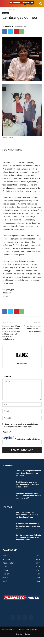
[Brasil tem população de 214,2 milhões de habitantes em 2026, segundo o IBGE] (8, 496)
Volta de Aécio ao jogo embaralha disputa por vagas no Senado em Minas (27, 514)
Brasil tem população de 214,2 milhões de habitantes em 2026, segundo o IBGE (28, 495)
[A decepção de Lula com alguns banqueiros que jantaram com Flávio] (8, 527)
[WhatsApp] (21, 31)
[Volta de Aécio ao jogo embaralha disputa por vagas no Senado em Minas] (8, 515)
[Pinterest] (16, 31)
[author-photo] (22, 360)
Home (4, 9)
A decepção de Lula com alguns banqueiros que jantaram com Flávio (28, 526)
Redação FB (9, 26)
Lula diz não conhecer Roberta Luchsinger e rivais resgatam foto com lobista (28, 537)
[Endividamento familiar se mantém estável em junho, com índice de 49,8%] (8, 485)
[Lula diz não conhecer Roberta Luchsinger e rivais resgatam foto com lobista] (8, 538)
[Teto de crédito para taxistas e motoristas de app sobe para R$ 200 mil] (8, 474)
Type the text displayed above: (27, 439)
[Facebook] (4, 31)
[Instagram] (25, 617)
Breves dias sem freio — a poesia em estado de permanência (32, 328)
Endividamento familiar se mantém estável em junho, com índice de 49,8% (28, 484)
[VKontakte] (31, 617)
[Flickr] (19, 617)
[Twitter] (10, 31)
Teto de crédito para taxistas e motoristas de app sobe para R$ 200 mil (28, 473)
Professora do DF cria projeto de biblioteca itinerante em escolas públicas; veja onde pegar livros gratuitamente (11, 332)
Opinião (12, 9)
